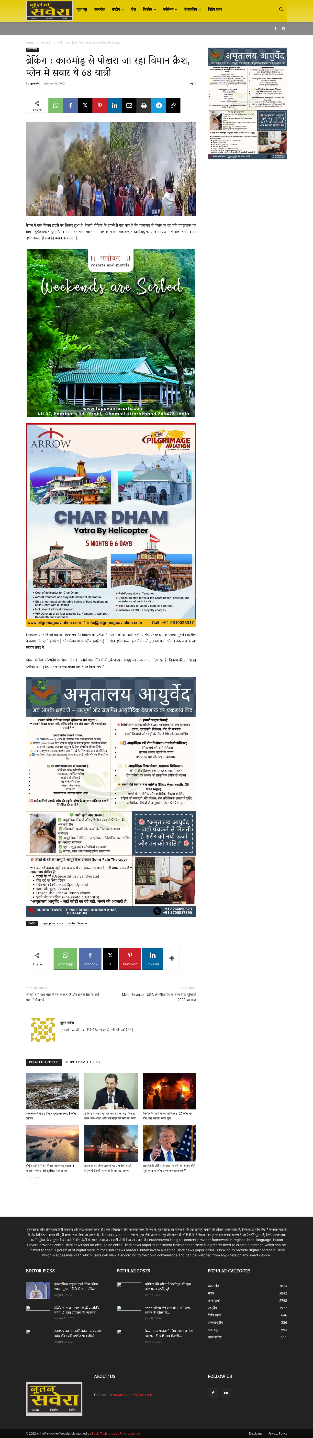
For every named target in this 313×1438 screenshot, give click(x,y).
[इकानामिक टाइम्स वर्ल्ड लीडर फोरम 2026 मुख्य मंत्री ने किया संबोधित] (38, 1290)
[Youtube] (283, 28)
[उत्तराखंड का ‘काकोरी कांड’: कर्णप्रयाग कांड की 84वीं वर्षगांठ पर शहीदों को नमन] (38, 1337)
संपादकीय (190, 9)
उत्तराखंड (99, 9)
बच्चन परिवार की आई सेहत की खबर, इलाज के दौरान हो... (168, 1310)
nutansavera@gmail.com (132, 1394)
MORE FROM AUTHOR (82, 1062)
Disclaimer (256, 1433)
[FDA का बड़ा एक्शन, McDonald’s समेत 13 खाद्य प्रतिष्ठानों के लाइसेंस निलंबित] (38, 1314)
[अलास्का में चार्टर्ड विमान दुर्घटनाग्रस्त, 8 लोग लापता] (52, 1091)
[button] (281, 10)
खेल (133, 9)
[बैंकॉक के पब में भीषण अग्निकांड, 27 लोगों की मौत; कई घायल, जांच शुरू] (169, 1091)
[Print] (143, 105)
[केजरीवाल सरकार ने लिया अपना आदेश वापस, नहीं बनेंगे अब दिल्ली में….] (129, 1336)
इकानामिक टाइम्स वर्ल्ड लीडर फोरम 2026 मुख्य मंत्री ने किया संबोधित (76, 1287)
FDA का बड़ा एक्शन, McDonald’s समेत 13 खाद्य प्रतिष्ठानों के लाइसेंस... (76, 1310)
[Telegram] (158, 105)
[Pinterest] (99, 105)
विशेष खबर (215, 9)
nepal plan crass (52, 923)
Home (30, 43)
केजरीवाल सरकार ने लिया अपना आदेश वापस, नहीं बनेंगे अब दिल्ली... (169, 1334)
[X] (85, 105)
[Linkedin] (114, 105)
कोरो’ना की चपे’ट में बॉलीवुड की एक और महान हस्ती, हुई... (168, 1287)
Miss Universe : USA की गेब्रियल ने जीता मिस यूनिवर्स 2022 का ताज (159, 997)
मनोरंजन (168, 9)
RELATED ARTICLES (44, 1062)
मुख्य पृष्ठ (82, 9)
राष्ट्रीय (116, 9)
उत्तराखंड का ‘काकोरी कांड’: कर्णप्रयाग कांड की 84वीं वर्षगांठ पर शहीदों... (77, 1334)
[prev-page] (29, 1180)
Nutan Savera (77, 923)
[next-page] (37, 1180)
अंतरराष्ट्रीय (45, 43)
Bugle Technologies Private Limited (116, 1433)
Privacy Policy (277, 1433)
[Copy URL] (173, 105)
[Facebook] (275, 28)
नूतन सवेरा (35, 83)
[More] (172, 959)
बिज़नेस (147, 9)
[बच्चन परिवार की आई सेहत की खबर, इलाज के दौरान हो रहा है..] (129, 1312)
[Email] (129, 105)
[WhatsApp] (55, 105)
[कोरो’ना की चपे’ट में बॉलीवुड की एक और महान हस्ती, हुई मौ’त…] (129, 1288)
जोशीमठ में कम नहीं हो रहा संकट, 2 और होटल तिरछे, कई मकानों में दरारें (62, 997)
